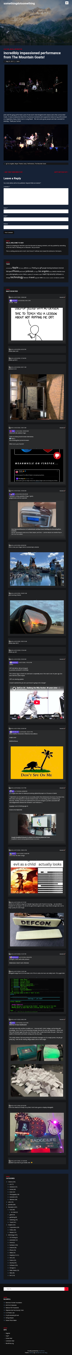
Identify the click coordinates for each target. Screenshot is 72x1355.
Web (11, 1273)
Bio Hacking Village (26, 1039)
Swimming (12, 1219)
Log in (7, 1336)
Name (6, 208)
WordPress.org (10, 1343)
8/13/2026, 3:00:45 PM (26, 957)
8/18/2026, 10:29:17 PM (27, 732)
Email (5, 216)
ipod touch (22, 271)
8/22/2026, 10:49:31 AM (21, 593)
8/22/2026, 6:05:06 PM (20, 545)
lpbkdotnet (15, 662)
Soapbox (10, 1225)
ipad (10, 271)
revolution (12, 1197)
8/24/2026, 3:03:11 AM (20, 367)
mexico (54, 271)
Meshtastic (52, 1030)
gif (6, 163)
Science (12, 1260)
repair (40, 274)
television (26, 277)
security (52, 274)
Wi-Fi (11, 1275)
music (12, 49)
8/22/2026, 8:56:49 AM (22, 494)
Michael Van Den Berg (41, 1352)
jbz (13, 791)
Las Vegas (35, 271)
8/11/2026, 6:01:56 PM (20, 1105)
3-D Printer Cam (10, 1312)
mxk (13, 494)
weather (52, 277)
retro (11, 1257)
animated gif (9, 268)
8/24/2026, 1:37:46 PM (20, 358)
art (19, 268)
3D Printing (13, 1237)
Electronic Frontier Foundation (14, 1302)
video (41, 277)
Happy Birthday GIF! (60, 172)
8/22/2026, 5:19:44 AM (20, 650)
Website (6, 224)
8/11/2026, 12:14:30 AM (21, 1160)
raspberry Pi (30, 274)
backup (22, 268)
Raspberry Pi (13, 1255)
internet (61, 268)
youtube (62, 277)
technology (16, 277)
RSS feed (12, 247)
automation (13, 1240)
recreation (36, 274)
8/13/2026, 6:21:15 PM (20, 902)
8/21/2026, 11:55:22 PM (26, 662)
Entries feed (9, 1338)
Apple (15, 267)
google (44, 268)
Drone (11, 1242)
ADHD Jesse (15, 957)
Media (50, 271)
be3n (18, 61)
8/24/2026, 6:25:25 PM (20, 349)
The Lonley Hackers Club (16, 1037)
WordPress (42, 1351)
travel (31, 277)
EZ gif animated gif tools (12, 1315)
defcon (26, 268)
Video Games (46, 277)
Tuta (13, 431)
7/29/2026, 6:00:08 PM (21, 791)
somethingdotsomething (19, 3)
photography (14, 274)
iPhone (15, 271)
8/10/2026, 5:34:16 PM (22, 1022)
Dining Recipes (10, 1318)
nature (7, 274)
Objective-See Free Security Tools (15, 1310)
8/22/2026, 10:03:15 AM (21, 641)
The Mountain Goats (40, 163)
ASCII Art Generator (11, 1305)
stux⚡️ (13, 853)
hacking (49, 268)
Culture (6, 49)
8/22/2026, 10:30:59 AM (23, 431)
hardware (55, 268)
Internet (12, 1247)
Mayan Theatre (19, 163)
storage (8, 277)
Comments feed (10, 1341)
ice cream (13, 1212)
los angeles (11, 163)
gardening (12, 1217)
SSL (63, 274)
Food (34, 268)
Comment (7, 186)
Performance (30, 163)
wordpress (57, 277)
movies (59, 271)
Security (12, 1262)
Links (9, 1202)
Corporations (13, 1227)
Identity (31, 1352)
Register (8, 1333)
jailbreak (29, 271)
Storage (12, 1268)
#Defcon (12, 1024)
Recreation (18, 49)
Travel (11, 1222)
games (38, 268)
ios (7, 271)
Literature (12, 1187)
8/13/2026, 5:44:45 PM (23, 853)
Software (59, 274)
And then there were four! (14, 172)
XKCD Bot (14, 300)
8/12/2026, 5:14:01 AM (20, 971)
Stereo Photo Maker (11, 1320)
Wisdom (12, 1232)
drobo (30, 268)
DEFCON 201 (15, 732)
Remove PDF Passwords (12, 1307)
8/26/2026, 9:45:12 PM (24, 300)
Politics (25, 274)
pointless (20, 274)
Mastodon (28, 247)
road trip (45, 274)
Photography (13, 1194)
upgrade (37, 277)
